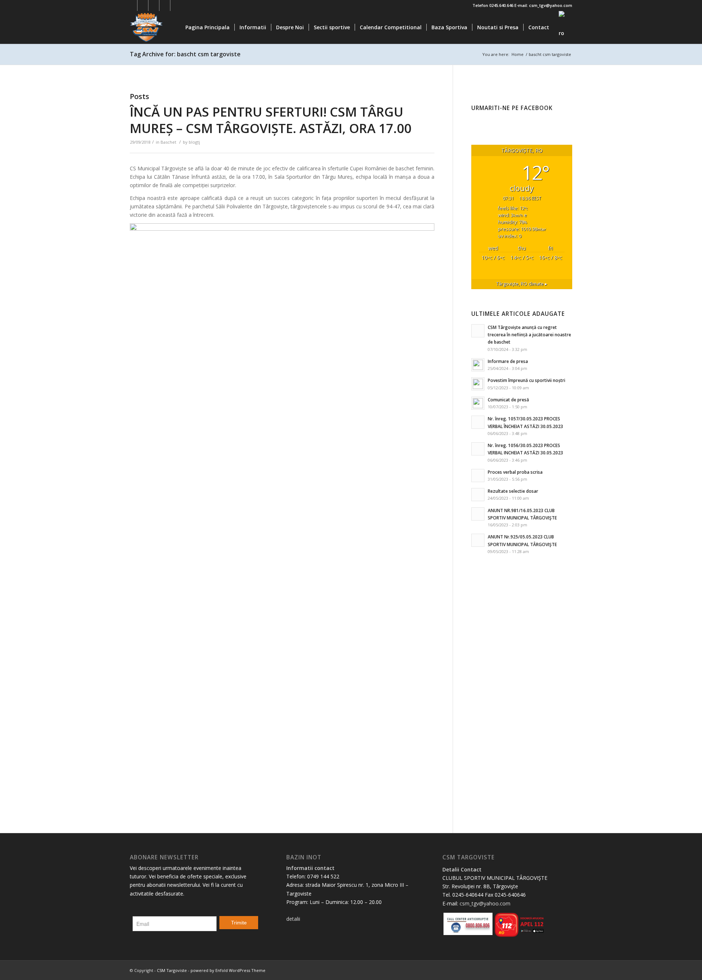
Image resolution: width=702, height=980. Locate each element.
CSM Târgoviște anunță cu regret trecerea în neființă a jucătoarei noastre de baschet (529, 334)
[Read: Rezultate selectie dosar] (477, 494)
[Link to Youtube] (153, 5)
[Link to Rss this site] (175, 5)
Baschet (168, 142)
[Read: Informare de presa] (477, 364)
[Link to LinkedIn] (164, 5)
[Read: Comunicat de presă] (477, 403)
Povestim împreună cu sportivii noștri (526, 380)
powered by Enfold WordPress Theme (227, 970)
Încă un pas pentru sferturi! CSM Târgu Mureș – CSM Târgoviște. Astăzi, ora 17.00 (270, 120)
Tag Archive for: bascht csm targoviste (185, 54)
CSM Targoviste (172, 970)
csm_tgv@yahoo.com (485, 903)
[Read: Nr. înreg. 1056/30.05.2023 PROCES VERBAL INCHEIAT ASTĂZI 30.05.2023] (477, 448)
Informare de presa (508, 361)
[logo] (165, 27)
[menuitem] (207, 27)
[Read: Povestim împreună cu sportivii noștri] (477, 383)
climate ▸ (521, 284)
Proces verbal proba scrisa (515, 472)
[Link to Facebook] (132, 5)
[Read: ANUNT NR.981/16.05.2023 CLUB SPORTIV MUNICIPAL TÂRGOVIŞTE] (477, 514)
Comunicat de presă (508, 399)
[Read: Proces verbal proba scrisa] (477, 475)
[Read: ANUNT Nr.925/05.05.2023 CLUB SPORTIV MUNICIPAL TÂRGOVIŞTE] (477, 540)
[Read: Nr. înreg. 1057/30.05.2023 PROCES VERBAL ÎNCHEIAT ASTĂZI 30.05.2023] (477, 422)
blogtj (194, 142)
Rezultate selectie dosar (513, 491)
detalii (293, 918)
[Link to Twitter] (142, 5)
